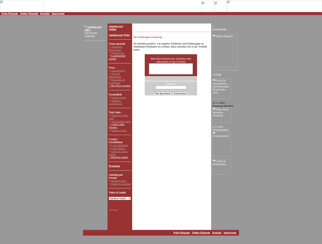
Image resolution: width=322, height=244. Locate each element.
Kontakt (45, 13)
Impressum (58, 13)
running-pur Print (119, 35)
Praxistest (114, 166)
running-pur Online (116, 28)
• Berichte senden (119, 157)
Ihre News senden (120, 85)
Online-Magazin (29, 13)
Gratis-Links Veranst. (116, 126)
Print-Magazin (9, 13)
